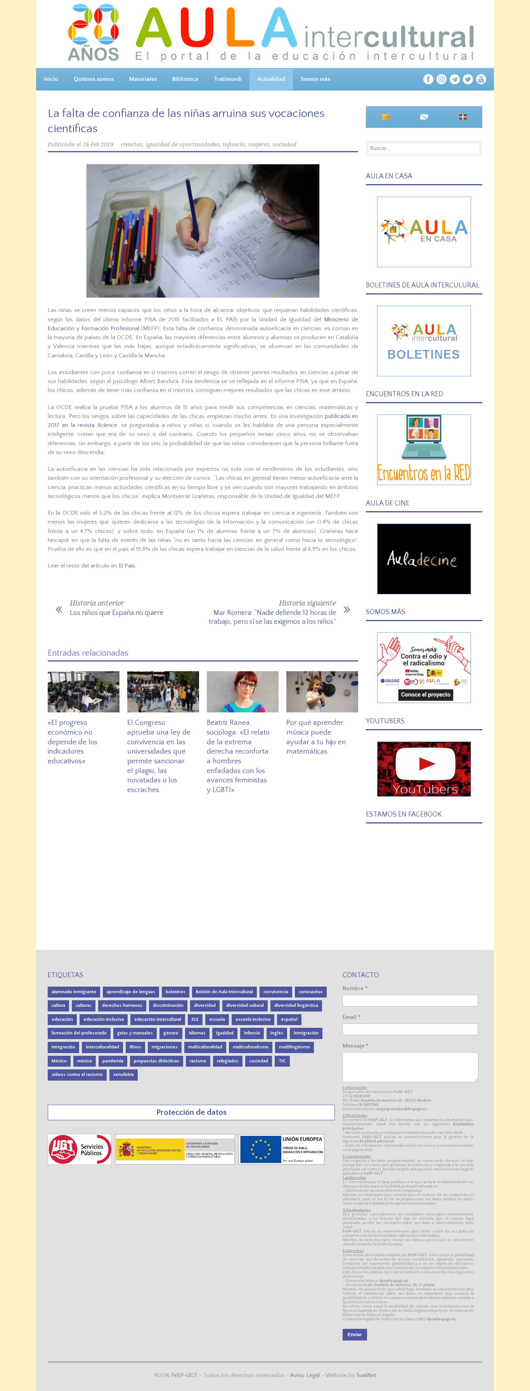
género (170, 1033)
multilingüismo (294, 1047)
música (84, 1061)
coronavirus (311, 991)
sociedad (284, 144)
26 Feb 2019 (98, 144)
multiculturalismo (250, 1047)
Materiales (143, 79)
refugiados (228, 1061)
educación (62, 1019)
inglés (276, 1033)
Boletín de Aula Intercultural (224, 991)
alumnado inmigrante (74, 991)
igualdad (225, 1033)
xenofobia (123, 1074)
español (289, 1019)
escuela (217, 1019)
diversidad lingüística (296, 1005)
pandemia (112, 1061)
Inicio (51, 79)
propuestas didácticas (156, 1061)
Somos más (315, 79)
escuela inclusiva (253, 1019)
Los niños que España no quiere (116, 613)
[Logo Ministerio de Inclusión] (176, 1163)
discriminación (168, 1005)
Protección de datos (191, 1112)
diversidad (205, 1005)
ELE (195, 1019)
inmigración (306, 1033)
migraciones (165, 1047)
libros (135, 1047)
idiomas (197, 1033)
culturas (84, 1005)
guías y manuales (135, 1033)
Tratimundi (228, 79)
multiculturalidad (205, 1047)
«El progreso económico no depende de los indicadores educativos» (72, 742)
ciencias (131, 144)
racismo (198, 1061)
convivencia (275, 991)
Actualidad (271, 79)
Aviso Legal (305, 1375)
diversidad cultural (245, 1005)
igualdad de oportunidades (182, 144)
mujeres (258, 144)
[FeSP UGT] (80, 1163)
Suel (366, 1375)
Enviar (355, 1334)
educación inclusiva (103, 1019)
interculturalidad (102, 1047)
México (59, 1061)
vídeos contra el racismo (77, 1074)
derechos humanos (122, 1005)
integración (63, 1047)
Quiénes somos (94, 79)
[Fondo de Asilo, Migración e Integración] (281, 1163)
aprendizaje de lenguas (131, 991)
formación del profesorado (79, 1033)
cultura (58, 1005)
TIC (282, 1061)
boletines (175, 991)
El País (127, 565)
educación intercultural (157, 1019)
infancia (234, 144)
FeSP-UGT (184, 1375)
